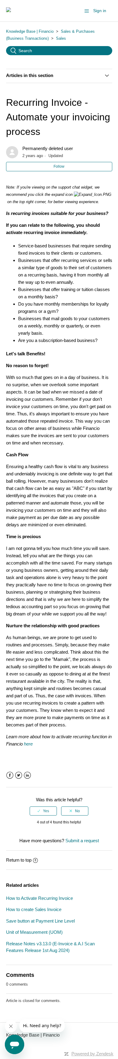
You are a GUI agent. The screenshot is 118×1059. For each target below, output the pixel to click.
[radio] (43, 811)
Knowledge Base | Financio (30, 31)
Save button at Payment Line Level (40, 920)
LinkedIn (27, 775)
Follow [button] (59, 166)
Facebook (10, 775)
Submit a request (82, 840)
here (28, 743)
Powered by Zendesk (92, 1053)
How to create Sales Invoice (33, 909)
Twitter (18, 775)
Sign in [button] (99, 10)
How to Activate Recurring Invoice (39, 898)
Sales (61, 38)
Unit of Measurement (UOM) (34, 932)
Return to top (18, 860)
